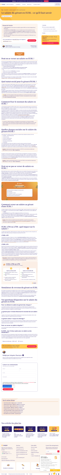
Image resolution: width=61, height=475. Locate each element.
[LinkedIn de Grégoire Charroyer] (23, 355)
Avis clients (33, 449)
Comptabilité (6, 9)
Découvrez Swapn (34, 447)
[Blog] (23, 466)
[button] (54, 473)
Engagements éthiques (35, 452)
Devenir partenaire (34, 450)
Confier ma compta (32, 40)
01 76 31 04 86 (3, 456)
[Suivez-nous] (49, 474)
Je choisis (45, 470)
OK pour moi (55, 470)
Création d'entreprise (19, 447)
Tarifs (17, 455)
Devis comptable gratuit (20, 457)
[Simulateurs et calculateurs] (8, 466)
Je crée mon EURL (50, 43)
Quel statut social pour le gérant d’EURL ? (49, 29)
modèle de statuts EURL (7, 176)
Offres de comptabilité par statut (21, 454)
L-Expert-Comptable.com (35, 455)
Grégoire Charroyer (16, 355)
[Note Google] (6, 452)
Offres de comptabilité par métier (22, 450)
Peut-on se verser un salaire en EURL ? (49, 27)
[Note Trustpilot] (6, 453)
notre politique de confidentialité (28, 382)
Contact (32, 454)
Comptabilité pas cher (20, 449)
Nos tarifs (24, 4)
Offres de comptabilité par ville (21, 452)
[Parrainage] (38, 466)
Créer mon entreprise (31, 346)
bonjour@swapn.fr (4, 458)
